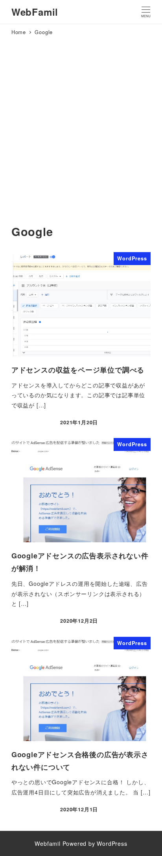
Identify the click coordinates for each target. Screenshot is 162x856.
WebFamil (34, 11)
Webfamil (47, 843)
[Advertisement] (81, 137)
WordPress (112, 843)
